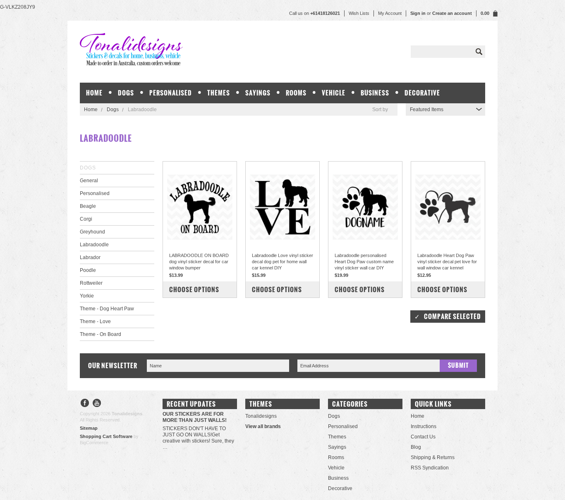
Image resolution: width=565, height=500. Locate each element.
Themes (218, 93)
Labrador (90, 257)
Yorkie (87, 296)
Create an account (452, 13)
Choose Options (194, 289)
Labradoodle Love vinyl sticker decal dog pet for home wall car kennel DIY (282, 261)
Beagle (88, 206)
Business (375, 93)
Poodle (88, 270)
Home (91, 109)
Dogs (126, 93)
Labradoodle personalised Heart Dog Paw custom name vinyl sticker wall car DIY (364, 261)
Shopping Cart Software (106, 436)
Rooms (296, 93)
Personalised (170, 93)
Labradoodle (94, 245)
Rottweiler (91, 283)
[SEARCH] (479, 51)
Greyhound (92, 232)
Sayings (258, 93)
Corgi (86, 219)
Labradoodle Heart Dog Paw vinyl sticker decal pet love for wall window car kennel (447, 261)
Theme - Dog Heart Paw (107, 309)
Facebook (85, 404)
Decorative (422, 93)
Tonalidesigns (261, 416)
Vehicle (333, 93)
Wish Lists (359, 13)
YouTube (97, 404)
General (89, 180)
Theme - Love (95, 321)
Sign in (418, 13)
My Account (390, 13)
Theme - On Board (100, 334)
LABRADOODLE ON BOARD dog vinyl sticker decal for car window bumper (199, 261)
